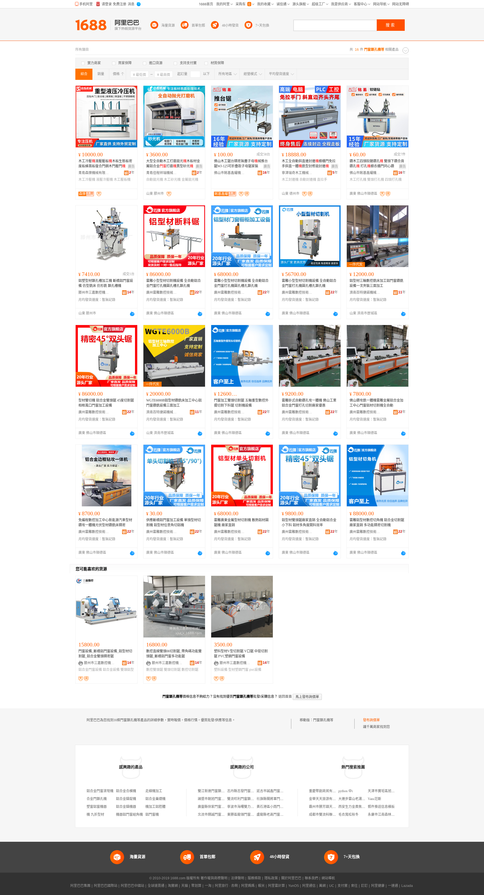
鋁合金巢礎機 (155, 799)
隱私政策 (271, 878)
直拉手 (322, 180)
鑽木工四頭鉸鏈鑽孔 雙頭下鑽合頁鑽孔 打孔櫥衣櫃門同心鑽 (377, 163)
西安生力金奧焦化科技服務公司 (361, 807)
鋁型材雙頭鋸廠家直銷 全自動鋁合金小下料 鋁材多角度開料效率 (309, 522)
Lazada (407, 886)
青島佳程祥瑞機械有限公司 (161, 173)
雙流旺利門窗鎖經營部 (244, 799)
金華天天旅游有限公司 (326, 799)
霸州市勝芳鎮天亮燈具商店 (329, 807)
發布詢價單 (371, 720)
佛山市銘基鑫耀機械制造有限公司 (229, 173)
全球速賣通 (156, 886)
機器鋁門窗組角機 (129, 815)
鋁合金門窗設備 (90, 670)
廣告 (131, 166)
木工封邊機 (290, 180)
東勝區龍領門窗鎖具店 (244, 815)
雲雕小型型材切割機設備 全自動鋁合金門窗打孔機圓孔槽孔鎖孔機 (173, 283)
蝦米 (261, 886)
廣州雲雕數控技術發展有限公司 (161, 293)
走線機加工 (153, 791)
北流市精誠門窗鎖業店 (214, 815)
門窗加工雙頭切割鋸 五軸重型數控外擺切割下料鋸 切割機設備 (241, 402)
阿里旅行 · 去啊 (226, 886)
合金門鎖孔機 (97, 799)
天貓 (184, 886)
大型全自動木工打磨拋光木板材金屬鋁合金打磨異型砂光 (173, 163)
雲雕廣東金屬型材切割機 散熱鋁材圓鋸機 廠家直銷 (241, 522)
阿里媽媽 (248, 886)
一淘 (208, 886)
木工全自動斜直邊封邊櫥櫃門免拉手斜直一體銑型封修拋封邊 (309, 163)
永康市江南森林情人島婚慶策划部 (393, 815)
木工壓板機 (122, 180)
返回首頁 (285, 697)
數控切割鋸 (190, 670)
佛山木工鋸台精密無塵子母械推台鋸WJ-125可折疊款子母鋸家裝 (241, 163)
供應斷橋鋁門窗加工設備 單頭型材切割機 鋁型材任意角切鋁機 (173, 522)
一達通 (393, 886)
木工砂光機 (172, 180)
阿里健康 (378, 886)
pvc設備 (255, 670)
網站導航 (328, 878)
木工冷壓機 (86, 180)
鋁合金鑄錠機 (126, 799)
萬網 (322, 886)
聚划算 (196, 886)
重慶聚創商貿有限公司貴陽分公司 (334, 791)
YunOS (293, 886)
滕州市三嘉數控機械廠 (93, 293)
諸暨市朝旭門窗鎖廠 (213, 799)
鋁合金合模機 (126, 791)
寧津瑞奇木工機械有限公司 (297, 173)
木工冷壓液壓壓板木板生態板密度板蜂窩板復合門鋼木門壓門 (105, 163)
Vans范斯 (374, 799)
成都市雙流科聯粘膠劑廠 (327, 815)
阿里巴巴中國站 (132, 886)
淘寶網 (173, 886)
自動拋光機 (154, 180)
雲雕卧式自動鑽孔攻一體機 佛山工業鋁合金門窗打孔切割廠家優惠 (309, 402)
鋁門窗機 (152, 815)
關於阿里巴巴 (291, 878)
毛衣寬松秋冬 (348, 815)
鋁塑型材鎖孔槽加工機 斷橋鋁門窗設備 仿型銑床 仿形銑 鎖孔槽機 (105, 283)
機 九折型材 (95, 815)
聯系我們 (311, 878)
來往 (354, 886)
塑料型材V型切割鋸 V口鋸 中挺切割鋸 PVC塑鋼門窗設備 (241, 653)
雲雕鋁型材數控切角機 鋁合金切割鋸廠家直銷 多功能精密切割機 (377, 522)
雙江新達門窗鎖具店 (213, 791)
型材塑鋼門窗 (238, 670)
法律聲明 (237, 878)
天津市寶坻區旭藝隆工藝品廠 (389, 791)
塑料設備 (220, 670)
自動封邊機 (307, 180)
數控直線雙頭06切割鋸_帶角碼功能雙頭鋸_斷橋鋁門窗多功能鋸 (174, 653)
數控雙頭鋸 (154, 670)
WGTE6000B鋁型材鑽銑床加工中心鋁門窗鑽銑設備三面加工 (174, 402)
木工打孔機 (358, 180)
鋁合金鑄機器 (126, 807)
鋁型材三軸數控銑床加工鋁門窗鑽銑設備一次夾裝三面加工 (376, 283)
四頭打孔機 (393, 180)
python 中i (345, 791)
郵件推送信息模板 (381, 807)
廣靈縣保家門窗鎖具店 (214, 807)
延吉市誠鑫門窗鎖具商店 (275, 791)
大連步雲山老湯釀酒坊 (355, 799)
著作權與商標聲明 (214, 878)
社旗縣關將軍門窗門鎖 (273, 799)
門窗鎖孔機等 (323, 720)
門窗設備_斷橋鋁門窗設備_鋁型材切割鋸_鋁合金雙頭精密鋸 (105, 653)
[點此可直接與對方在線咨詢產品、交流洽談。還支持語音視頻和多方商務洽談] (132, 313)
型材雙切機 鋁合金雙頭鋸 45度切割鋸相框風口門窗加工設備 (106, 402)
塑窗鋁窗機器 (97, 807)
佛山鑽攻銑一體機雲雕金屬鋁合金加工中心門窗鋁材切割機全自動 (376, 402)
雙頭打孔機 (375, 180)
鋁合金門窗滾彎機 (100, 791)
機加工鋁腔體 (155, 807)
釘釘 (364, 886)
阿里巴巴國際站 (105, 886)
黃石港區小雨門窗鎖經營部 (277, 807)
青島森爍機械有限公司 (93, 173)
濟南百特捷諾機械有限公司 (365, 293)
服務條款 (254, 878)
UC (331, 886)
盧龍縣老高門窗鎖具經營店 (277, 815)
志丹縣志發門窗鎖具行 (244, 791)
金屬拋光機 (190, 180)
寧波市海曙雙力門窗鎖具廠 (247, 807)
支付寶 (343, 886)
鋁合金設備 (111, 670)
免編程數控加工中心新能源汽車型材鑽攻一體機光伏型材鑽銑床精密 (105, 522)
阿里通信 (309, 886)
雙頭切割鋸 (172, 670)
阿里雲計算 (276, 886)
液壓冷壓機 (104, 180)
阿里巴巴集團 (80, 886)
